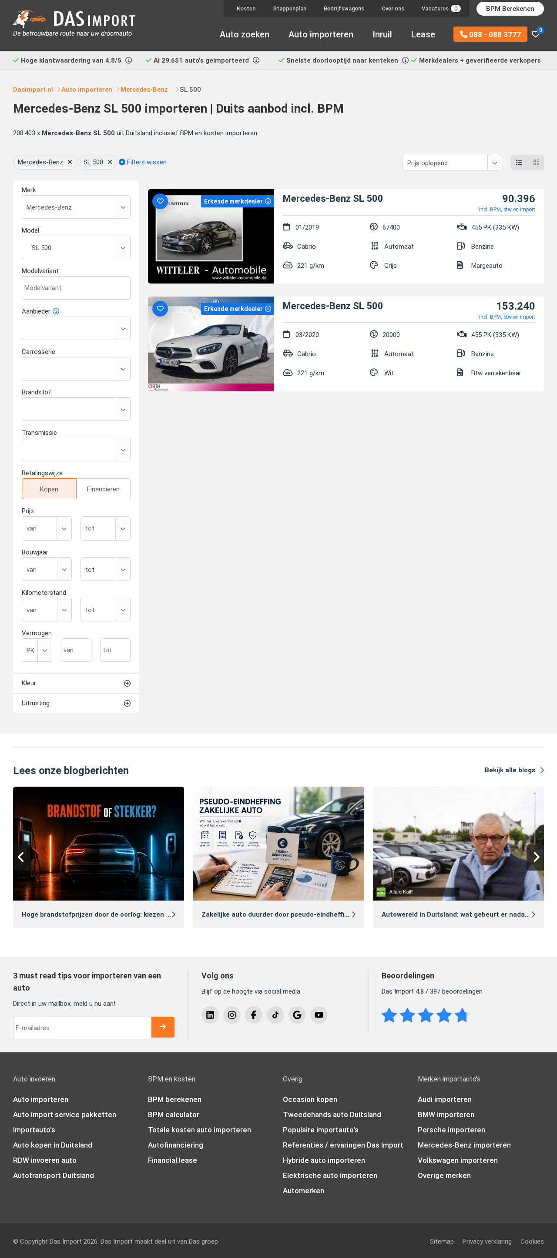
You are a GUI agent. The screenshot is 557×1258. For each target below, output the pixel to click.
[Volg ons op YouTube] (319, 1015)
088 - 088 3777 (494, 34)
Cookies (532, 1241)
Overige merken (444, 1175)
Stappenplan (289, 8)
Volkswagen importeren (458, 1160)
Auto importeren (321, 34)
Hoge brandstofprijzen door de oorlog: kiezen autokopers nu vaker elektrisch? (145, 914)
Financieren (103, 489)
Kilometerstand (44, 593)
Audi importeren (445, 1099)
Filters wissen (146, 162)
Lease (423, 34)
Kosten (246, 8)
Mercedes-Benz (40, 162)
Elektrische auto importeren (330, 1175)
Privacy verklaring (487, 1241)
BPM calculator (173, 1114)
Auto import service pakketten (64, 1114)
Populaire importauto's (321, 1129)
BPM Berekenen (510, 9)
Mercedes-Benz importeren (464, 1145)
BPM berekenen (174, 1099)
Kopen (49, 489)
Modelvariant (40, 271)
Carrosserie (38, 352)
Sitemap (442, 1241)
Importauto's (34, 1129)
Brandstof (36, 392)
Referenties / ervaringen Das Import (343, 1145)
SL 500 (93, 162)
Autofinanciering (175, 1145)
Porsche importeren (451, 1129)
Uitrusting (36, 703)
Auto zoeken (244, 34)
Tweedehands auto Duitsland (332, 1114)
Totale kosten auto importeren (199, 1129)
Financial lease (172, 1160)
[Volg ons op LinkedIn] (210, 1015)
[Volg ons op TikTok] (275, 1015)
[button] (21, 857)
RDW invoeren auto (45, 1160)
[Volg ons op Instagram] (232, 1015)
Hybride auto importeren (324, 1160)
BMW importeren (446, 1114)
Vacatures (439, 8)
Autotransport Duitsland (53, 1175)
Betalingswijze (42, 473)
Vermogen (37, 633)
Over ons (393, 8)
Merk (29, 190)
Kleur (29, 683)
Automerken (303, 1190)
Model (30, 230)
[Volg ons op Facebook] (253, 1015)
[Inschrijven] (162, 1027)
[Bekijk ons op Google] (297, 1015)
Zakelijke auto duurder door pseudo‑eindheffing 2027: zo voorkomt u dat (316, 914)
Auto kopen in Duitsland (52, 1145)
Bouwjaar (35, 552)
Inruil (382, 34)
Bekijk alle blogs (510, 770)
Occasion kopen (310, 1099)
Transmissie (39, 433)
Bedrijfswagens (344, 8)
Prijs (28, 511)
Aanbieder (36, 311)
